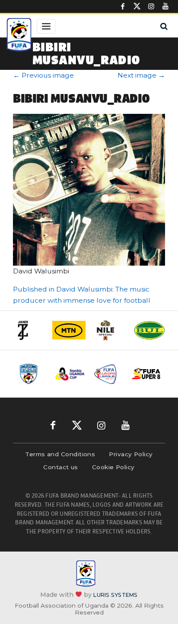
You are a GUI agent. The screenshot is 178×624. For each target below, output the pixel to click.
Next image (141, 75)
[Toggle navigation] (46, 26)
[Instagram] (151, 6)
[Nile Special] (109, 330)
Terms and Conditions (60, 454)
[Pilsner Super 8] (146, 373)
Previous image (43, 75)
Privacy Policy (131, 454)
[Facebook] (123, 6)
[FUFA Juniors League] (108, 374)
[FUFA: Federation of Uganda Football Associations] (19, 36)
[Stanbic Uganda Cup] (70, 374)
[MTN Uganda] (69, 330)
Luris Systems (115, 594)
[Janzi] (28, 330)
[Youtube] (165, 6)
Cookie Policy (113, 467)
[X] (137, 6)
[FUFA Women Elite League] (32, 374)
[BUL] (149, 330)
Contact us (60, 467)
